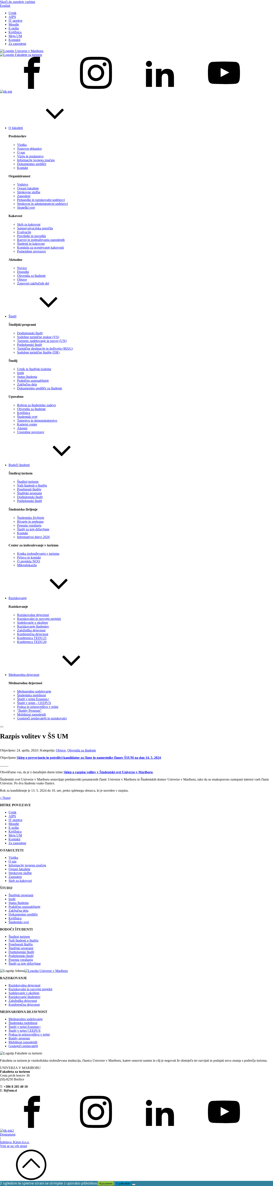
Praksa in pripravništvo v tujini (37, 707)
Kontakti (14, 40)
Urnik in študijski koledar (34, 369)
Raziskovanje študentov (33, 626)
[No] (133, 1184)
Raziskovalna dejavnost (33, 615)
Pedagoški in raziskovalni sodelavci (41, 200)
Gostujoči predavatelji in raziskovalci (42, 718)
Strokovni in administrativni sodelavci (42, 203)
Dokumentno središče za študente (39, 388)
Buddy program (19, 1038)
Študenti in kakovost (31, 243)
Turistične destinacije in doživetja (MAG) (45, 348)
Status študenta (27, 377)
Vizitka (22, 145)
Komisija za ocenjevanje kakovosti (40, 247)
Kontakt (22, 168)
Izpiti (20, 373)
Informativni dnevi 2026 (33, 537)
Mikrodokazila (27, 565)
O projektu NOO (28, 561)
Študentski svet (27, 416)
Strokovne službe (28, 192)
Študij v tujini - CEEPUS (34, 703)
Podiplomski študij (29, 344)
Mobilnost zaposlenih (31, 714)
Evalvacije (24, 232)
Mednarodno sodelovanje (34, 691)
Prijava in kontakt (29, 557)
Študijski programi (29, 493)
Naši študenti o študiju (32, 485)
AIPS (12, 17)
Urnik (12, 13)
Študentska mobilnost (31, 695)
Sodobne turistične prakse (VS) (38, 337)
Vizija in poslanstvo (30, 156)
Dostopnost (7, 1134)
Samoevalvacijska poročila (35, 228)
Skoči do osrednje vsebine (17, 2)
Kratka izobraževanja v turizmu (38, 553)
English (5, 5)
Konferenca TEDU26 (31, 642)
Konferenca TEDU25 (31, 638)
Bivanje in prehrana (30, 521)
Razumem (105, 1183)
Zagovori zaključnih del (33, 283)
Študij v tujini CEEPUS (25, 1030)
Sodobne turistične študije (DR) (38, 352)
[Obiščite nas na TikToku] (6, 91)
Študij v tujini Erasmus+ (33, 699)
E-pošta (14, 28)
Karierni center (27, 424)
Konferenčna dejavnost (32, 634)
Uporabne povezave (30, 432)
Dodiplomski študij (30, 333)
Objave (22, 279)
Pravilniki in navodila (31, 236)
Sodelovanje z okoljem (32, 622)
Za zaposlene (17, 44)
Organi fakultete (28, 188)
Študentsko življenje (30, 518)
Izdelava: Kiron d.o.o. (14, 1142)
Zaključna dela (27, 384)
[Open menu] (1, 726)
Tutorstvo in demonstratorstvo (37, 420)
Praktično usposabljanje (33, 380)
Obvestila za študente (31, 275)
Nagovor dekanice (29, 148)
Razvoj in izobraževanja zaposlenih (41, 240)
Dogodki (23, 272)
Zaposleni (23, 196)
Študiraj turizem (27, 481)
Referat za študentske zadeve (36, 405)
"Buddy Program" (29, 710)
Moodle (14, 24)
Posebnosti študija (29, 489)
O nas (21, 152)
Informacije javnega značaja (36, 160)
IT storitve (15, 20)
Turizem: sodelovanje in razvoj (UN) (42, 341)
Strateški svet (26, 207)
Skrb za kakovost (28, 224)
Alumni (22, 428)
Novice (22, 268)
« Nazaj (5, 798)
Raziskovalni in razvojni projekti (39, 619)
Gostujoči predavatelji (23, 1046)
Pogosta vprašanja (29, 525)
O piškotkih (123, 1183)
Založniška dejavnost (31, 630)
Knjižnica (15, 32)
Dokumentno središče (31, 164)
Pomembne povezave (31, 251)
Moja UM (15, 36)
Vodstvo (22, 184)
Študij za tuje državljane (33, 529)
